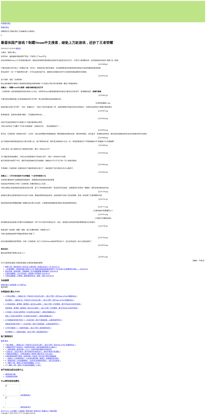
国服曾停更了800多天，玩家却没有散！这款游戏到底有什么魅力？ (31, 347)
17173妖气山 (21, 285)
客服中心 (45, 411)
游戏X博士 (5, 285)
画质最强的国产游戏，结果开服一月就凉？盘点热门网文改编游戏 (31, 356)
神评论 (18, 48)
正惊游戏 (12, 285)
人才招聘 (13, 411)
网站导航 (53, 411)
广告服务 (21, 411)
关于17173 (5, 411)
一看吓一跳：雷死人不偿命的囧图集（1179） (23, 363)
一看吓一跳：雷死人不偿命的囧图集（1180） (24, 365)
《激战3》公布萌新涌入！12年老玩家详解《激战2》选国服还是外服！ (33, 358)
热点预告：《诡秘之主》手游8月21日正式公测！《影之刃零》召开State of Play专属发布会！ (41, 345)
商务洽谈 (29, 411)
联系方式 (37, 411)
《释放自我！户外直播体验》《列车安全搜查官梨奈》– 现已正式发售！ (33, 360)
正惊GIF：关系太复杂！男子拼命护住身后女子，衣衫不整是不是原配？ (33, 351)
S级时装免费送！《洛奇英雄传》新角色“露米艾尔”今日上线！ (30, 354)
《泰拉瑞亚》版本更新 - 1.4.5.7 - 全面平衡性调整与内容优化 (29, 349)
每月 (6, 341)
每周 (2, 341)
